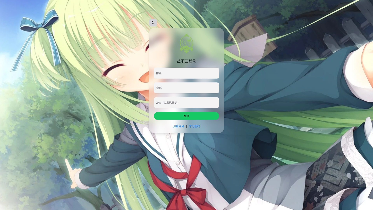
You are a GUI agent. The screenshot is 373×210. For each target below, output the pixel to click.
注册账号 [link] (178, 126)
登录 (186, 116)
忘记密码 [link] (194, 126)
